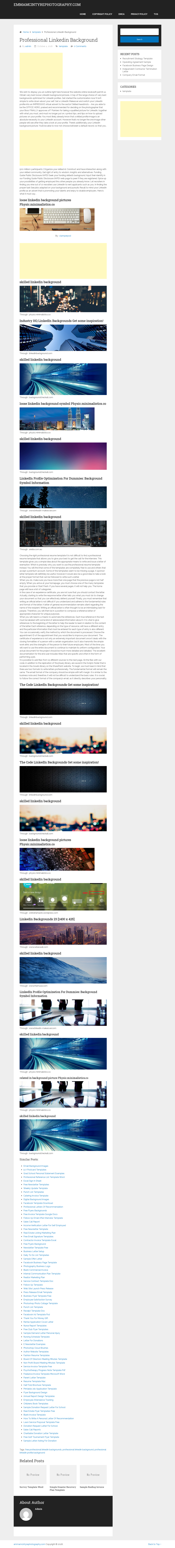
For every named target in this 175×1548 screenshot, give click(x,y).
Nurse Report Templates (35, 1325)
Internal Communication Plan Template (41, 1273)
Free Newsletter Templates (36, 1184)
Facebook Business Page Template (40, 1262)
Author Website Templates (36, 1351)
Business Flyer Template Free (37, 1296)
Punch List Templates (33, 1192)
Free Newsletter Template (35, 1229)
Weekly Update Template (35, 1188)
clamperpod (65, 236)
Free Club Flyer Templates (35, 1329)
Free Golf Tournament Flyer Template (41, 1437)
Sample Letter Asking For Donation (40, 1441)
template (63, 46)
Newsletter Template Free (35, 1247)
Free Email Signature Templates (38, 1236)
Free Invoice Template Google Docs (40, 1214)
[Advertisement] (41, 71)
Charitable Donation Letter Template (40, 1433)
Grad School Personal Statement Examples (43, 1173)
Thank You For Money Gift (35, 1318)
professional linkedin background (78, 1449)
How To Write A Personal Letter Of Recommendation (48, 1418)
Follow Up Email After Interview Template (43, 1218)
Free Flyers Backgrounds (35, 1210)
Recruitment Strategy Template (137, 58)
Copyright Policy (102, 14)
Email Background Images (35, 1166)
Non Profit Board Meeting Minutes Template (44, 1363)
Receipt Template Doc (34, 1311)
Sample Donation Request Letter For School (44, 1407)
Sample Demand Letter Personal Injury (41, 1333)
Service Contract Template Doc (38, 1281)
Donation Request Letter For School (40, 1426)
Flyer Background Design (35, 1392)
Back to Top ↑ (154, 1544)
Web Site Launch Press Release (38, 1288)
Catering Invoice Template (35, 1195)
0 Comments (80, 46)
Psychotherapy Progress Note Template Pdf (44, 1370)
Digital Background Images (36, 1199)
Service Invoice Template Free (37, 1366)
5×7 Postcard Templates (34, 1169)
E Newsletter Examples (34, 1344)
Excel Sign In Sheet (32, 1181)
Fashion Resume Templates (36, 1355)
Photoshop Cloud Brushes (35, 1348)
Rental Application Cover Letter (38, 1322)
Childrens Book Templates (35, 1403)
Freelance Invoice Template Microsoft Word (44, 1374)
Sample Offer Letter (32, 1259)
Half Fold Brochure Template (37, 1385)
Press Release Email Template (37, 1292)
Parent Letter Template (34, 1377)
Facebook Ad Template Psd (36, 1314)
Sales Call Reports (32, 1429)
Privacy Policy (139, 14)
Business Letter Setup (33, 1251)
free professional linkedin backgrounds (43, 1449)
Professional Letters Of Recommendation (43, 1207)
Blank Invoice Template (34, 1415)
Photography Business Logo (36, 1266)
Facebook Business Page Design (137, 65)
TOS (156, 14)
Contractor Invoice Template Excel (39, 1240)
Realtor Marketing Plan (34, 1277)
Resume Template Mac (34, 1381)
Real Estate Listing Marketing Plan (39, 1233)
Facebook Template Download (38, 1203)
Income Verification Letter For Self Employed (44, 1225)
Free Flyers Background (34, 1244)
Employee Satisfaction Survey (37, 1299)
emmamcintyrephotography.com (47, 4)
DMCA (122, 14)
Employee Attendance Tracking (38, 1400)
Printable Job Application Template (40, 1389)
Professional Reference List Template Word (44, 1177)
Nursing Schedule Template (36, 1337)
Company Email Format (133, 75)
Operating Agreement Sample (136, 62)
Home (83, 14)
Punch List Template (33, 1307)
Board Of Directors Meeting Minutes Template (45, 1359)
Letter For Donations (33, 1340)
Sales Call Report (31, 1221)
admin (28, 46)
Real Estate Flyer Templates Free (39, 1411)
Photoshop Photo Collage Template (40, 1303)
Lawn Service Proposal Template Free (41, 1422)
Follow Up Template (33, 1285)
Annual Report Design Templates (39, 1396)
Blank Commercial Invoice (35, 1270)
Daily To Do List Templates (36, 1255)
